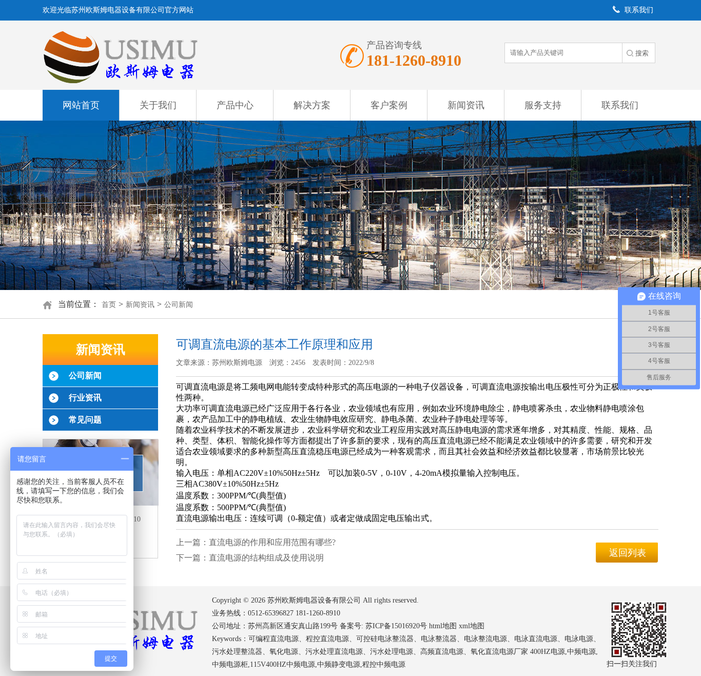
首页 (109, 304)
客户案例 (389, 105)
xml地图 (471, 626)
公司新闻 (178, 304)
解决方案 (312, 105)
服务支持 (542, 105)
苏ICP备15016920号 (396, 626)
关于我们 (158, 105)
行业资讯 (85, 397)
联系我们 (619, 105)
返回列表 (627, 553)
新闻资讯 (465, 105)
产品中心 (235, 105)
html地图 (443, 626)
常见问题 (85, 419)
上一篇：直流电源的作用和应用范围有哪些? (256, 542)
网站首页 (81, 105)
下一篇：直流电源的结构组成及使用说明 (250, 557)
